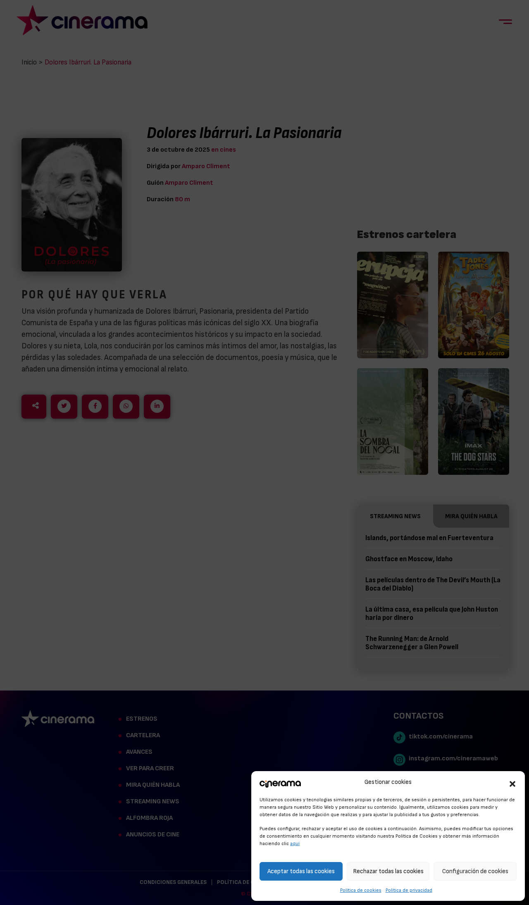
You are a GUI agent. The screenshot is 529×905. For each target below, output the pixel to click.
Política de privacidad (409, 890)
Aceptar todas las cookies (301, 871)
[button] (512, 783)
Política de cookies (360, 890)
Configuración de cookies (475, 871)
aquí (295, 843)
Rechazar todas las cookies (388, 871)
